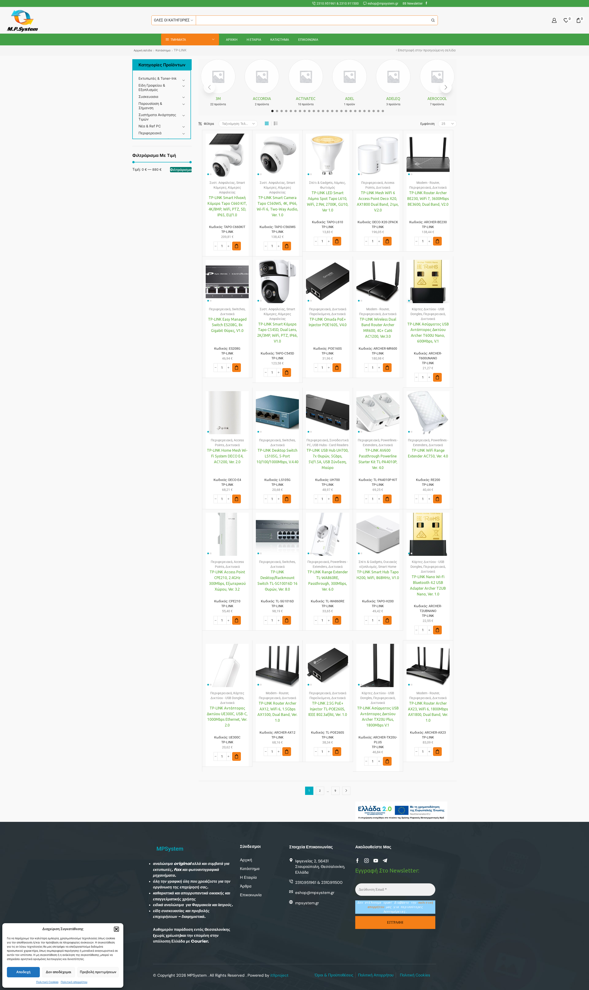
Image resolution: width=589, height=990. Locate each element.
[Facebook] (426, 3)
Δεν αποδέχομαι (58, 972)
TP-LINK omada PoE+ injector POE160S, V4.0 (327, 322)
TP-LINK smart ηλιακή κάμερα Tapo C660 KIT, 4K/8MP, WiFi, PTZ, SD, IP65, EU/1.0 (227, 206)
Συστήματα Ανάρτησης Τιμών (157, 117)
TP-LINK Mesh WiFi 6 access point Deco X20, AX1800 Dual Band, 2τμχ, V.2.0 (378, 201)
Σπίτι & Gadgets (320, 183)
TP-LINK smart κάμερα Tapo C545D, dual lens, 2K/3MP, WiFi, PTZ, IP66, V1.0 (277, 332)
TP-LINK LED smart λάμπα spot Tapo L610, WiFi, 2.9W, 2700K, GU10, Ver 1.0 (327, 201)
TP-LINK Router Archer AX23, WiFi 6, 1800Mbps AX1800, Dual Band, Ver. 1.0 (428, 712)
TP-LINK (227, 232)
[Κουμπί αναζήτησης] (433, 20)
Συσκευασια (148, 96)
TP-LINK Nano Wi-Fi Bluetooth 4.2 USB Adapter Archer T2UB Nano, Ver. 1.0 (428, 585)
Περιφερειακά (150, 133)
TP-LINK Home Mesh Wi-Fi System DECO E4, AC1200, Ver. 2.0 (227, 456)
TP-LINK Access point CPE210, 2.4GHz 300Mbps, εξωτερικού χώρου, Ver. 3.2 (227, 580)
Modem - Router (427, 183)
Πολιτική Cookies (47, 982)
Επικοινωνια (308, 39)
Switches (238, 309)
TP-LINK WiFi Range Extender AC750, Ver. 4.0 (428, 453)
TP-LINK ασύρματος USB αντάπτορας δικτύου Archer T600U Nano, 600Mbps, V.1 (428, 332)
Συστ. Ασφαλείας (222, 183)
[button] (116, 929)
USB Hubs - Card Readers (330, 445)
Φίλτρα (209, 124)
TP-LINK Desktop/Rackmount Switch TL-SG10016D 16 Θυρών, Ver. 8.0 (277, 580)
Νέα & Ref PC (150, 126)
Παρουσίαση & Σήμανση (150, 105)
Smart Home (387, 566)
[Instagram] (366, 860)
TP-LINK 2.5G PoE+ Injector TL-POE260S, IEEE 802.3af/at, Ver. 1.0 (327, 709)
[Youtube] (375, 860)
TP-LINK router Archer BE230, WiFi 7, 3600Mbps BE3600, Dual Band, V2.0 (428, 198)
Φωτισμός (327, 187)
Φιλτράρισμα (181, 169)
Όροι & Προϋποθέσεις (334, 975)
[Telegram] (385, 860)
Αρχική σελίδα (143, 50)
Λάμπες (339, 183)
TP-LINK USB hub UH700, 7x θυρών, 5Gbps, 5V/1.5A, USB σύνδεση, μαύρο (327, 459)
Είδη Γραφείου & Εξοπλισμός (152, 87)
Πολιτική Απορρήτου (375, 975)
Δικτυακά (383, 187)
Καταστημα (279, 39)
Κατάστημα (163, 50)
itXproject (279, 975)
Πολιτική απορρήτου (74, 982)
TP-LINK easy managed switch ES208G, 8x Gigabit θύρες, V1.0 (227, 325)
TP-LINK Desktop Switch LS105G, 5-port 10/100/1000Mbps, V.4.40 (277, 456)
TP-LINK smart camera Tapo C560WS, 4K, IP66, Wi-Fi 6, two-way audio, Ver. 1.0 (277, 206)
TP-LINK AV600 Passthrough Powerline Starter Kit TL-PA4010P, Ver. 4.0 (377, 459)
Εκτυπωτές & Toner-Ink (157, 78)
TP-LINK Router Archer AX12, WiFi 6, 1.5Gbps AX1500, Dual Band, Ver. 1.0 (277, 712)
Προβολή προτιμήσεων (98, 972)
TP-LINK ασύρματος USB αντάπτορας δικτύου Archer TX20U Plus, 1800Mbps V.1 (378, 716)
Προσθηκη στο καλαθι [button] (222, 157)
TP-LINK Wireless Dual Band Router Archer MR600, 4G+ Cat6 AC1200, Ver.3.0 (378, 328)
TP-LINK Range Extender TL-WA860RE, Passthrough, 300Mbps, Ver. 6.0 (327, 580)
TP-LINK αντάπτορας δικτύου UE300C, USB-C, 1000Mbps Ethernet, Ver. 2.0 (227, 716)
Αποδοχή (23, 972)
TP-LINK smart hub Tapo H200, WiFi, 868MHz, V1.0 (378, 575)
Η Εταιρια (254, 39)
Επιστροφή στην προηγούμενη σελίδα (427, 50)
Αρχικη (231, 39)
